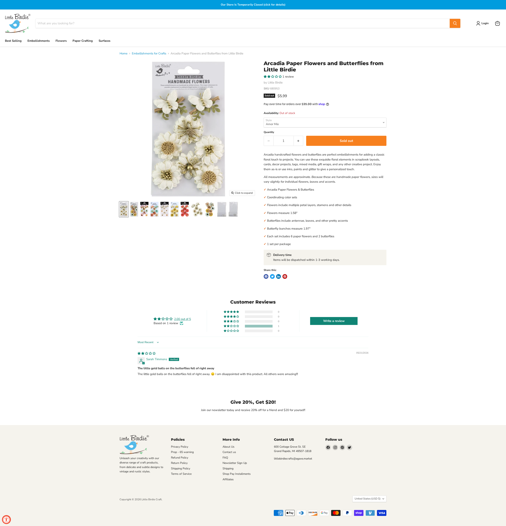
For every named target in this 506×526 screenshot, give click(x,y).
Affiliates (228, 479)
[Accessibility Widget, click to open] (6, 519)
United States (367, 498)
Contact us (229, 452)
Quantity (269, 132)
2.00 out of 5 (182, 319)
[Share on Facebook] (266, 276)
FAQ (225, 458)
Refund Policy (179, 458)
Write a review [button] (334, 321)
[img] (147, 353)
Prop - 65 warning (182, 452)
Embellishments (38, 41)
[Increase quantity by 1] (298, 141)
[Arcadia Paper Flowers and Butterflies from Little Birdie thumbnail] (123, 209)
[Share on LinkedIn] (278, 276)
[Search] (455, 23)
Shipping (228, 468)
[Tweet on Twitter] (272, 276)
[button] (273, 77)
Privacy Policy (179, 447)
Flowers (61, 41)
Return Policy (179, 463)
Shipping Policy (180, 468)
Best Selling (13, 41)
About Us (228, 447)
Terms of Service (181, 474)
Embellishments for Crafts (149, 53)
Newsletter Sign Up (235, 463)
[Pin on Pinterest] (284, 276)
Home (123, 53)
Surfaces (104, 41)
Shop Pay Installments (237, 474)
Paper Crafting (83, 41)
